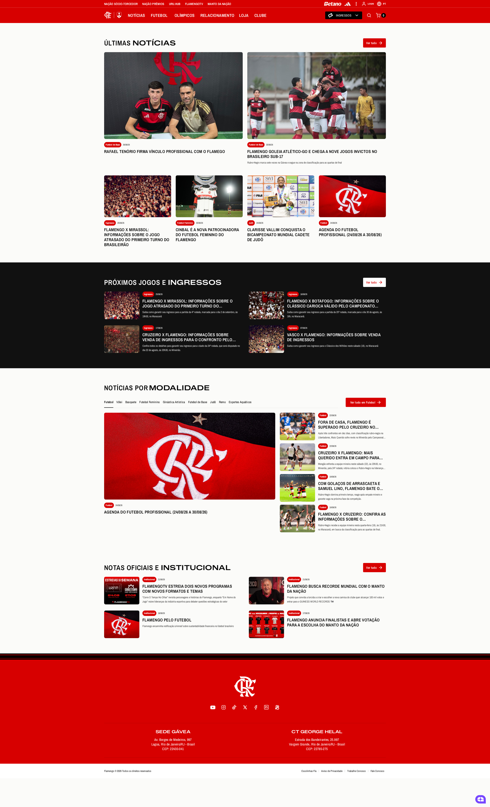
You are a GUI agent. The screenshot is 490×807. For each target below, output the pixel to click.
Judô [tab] (213, 402)
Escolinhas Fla (308, 771)
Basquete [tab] (130, 402)
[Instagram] (223, 707)
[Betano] (332, 4)
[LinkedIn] (266, 707)
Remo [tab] (222, 402)
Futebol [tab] (108, 402)
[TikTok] (234, 707)
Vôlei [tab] (119, 402)
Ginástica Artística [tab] (174, 402)
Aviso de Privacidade (331, 771)
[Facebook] (256, 707)
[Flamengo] (113, 15)
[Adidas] (347, 4)
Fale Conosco (377, 771)
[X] (245, 707)
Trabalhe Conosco (356, 771)
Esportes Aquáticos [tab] (240, 402)
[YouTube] (213, 707)
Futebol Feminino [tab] (149, 402)
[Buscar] (369, 15)
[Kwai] (277, 707)
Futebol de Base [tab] (197, 402)
